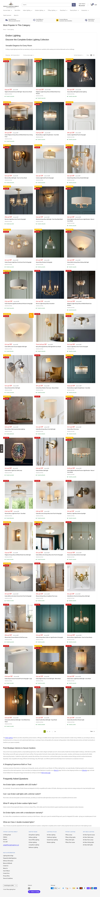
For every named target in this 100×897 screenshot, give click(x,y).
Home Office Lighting (34, 839)
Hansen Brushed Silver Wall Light (12, 388)
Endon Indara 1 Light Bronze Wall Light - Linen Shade (79, 678)
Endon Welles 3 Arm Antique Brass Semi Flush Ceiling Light (49, 554)
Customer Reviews (65, 20)
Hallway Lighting (33, 837)
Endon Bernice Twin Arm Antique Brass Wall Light (78, 596)
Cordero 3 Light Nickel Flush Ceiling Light (76, 134)
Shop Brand (63, 10)
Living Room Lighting (34, 844)
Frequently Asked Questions (9, 858)
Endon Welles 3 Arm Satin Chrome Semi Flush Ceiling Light (18, 596)
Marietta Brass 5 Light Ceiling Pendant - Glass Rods (78, 388)
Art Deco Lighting (51, 834)
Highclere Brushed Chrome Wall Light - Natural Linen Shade (18, 91)
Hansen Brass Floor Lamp (73, 429)
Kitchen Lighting (33, 842)
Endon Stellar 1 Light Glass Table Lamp (13, 470)
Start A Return (6, 870)
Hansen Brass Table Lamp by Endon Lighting (15, 429)
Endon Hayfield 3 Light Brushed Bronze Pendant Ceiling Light (18, 303)
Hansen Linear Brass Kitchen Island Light (76, 554)
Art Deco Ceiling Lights (88, 842)
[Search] (74, 4)
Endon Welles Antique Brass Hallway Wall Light (78, 262)
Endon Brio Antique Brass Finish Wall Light (45, 429)
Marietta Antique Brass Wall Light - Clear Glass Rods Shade (49, 219)
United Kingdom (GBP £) (9, 885)
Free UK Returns (39, 20)
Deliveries (84, 770)
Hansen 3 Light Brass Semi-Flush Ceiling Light (77, 346)
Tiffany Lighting (51, 10)
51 (55, 731)
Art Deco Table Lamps (88, 837)
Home (4, 29)
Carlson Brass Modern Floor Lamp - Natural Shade (47, 388)
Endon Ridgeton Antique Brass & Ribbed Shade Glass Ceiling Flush (19, 135)
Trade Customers (7, 15)
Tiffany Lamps (68, 834)
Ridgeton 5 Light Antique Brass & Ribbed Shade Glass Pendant (79, 304)
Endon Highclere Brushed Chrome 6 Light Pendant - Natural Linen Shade (80, 471)
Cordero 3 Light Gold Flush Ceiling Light (45, 178)
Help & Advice (91, 20)
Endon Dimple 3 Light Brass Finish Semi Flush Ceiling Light (18, 262)
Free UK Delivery (14, 20)
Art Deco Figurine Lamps (89, 834)
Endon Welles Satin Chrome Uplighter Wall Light (16, 346)
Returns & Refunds (7, 863)
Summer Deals (6, 10)
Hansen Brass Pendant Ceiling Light (44, 262)
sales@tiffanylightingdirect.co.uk (11, 845)
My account (82, 5)
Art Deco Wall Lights (88, 844)
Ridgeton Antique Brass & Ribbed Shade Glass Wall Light (18, 554)
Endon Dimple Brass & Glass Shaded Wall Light (78, 178)
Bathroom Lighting (33, 847)
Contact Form (6, 873)
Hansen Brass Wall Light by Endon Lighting (77, 91)
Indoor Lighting (26, 10)
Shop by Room (73, 10)
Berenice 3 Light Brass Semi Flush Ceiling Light (15, 219)
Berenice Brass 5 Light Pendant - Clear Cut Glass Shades (79, 637)
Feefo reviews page (45, 772)
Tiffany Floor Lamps (70, 842)
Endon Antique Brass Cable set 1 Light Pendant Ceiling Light (49, 637)
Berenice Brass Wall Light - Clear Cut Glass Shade (16, 178)
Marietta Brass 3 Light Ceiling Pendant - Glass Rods (47, 134)
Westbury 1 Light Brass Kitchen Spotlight (76, 513)
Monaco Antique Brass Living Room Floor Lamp (46, 596)
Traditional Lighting (51, 837)
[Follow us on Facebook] (29, 888)
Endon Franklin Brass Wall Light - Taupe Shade (46, 719)
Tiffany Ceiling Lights (70, 837)
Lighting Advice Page (8, 855)
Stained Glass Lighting (52, 839)
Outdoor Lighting (39, 10)
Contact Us (5, 865)
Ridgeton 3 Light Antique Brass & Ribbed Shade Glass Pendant (48, 92)
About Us (16, 15)
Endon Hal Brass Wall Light (42, 470)
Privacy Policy (6, 875)
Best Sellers (17, 10)
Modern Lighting (51, 842)
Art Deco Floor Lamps (88, 839)
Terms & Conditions (8, 878)
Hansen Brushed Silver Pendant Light (75, 719)
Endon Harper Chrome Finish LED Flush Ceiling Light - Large (18, 678)
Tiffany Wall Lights (69, 839)
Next (91, 731)
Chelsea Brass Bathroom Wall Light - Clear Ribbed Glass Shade (17, 720)
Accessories (84, 10)
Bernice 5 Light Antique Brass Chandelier (45, 303)
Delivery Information (8, 860)
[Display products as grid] (91, 55)
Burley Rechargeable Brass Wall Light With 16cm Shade (48, 346)
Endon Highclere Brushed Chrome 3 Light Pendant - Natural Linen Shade (80, 220)
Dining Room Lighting (34, 834)
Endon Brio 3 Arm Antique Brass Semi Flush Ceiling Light (49, 513)
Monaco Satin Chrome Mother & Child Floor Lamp (16, 637)
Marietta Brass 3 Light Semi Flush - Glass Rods (15, 513)
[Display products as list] (93, 55)
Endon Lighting (10, 29)
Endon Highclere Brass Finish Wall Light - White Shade (48, 678)
